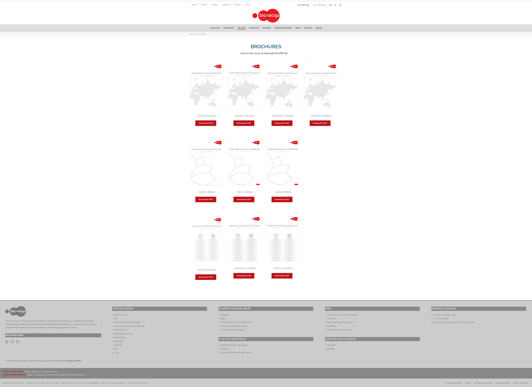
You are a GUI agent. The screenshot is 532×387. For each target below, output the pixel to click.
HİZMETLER (254, 28)
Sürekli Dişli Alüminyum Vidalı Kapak (129, 326)
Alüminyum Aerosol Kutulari (445, 315)
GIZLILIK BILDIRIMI (502, 383)
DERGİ (298, 28)
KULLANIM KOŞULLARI (483, 383)
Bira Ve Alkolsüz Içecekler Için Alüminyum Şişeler (453, 322)
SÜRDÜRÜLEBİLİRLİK (283, 28)
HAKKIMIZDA (228, 28)
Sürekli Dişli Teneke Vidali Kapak (127, 322)
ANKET (468, 383)
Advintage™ (331, 345)
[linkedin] (7, 342)
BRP (115, 319)
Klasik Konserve (120, 330)
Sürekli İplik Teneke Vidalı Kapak (340, 322)
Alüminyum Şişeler (441, 319)
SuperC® (118, 345)
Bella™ (223, 319)
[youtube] (17, 342)
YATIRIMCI (266, 28)
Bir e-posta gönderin (72, 361)
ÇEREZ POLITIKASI (520, 383)
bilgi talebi (54, 372)
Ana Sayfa (302, 5)
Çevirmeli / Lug (120, 315)
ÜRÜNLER (241, 28)
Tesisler (308, 28)
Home (191, 34)
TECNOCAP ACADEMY (453, 383)
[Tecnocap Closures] (266, 15)
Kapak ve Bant (120, 337)
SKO (115, 349)
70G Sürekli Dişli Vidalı (123, 334)
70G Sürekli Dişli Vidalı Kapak (339, 330)
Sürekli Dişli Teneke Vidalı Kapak (233, 326)
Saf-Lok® (224, 349)
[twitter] (12, 342)
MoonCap (330, 349)
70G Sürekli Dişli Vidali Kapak (232, 330)
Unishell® (118, 341)
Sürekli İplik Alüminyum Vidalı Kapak (235, 352)
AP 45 (116, 352)
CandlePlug (331, 326)
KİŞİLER (318, 28)
